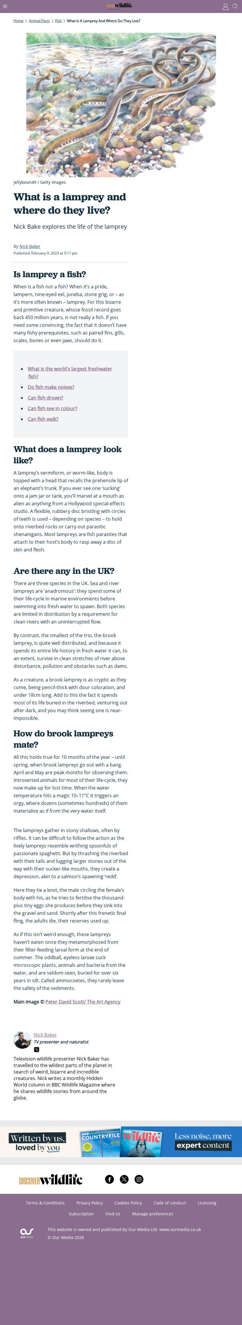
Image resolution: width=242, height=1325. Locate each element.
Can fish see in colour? (52, 408)
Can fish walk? (43, 419)
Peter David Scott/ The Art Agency (82, 1001)
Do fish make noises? (51, 387)
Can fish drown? (45, 397)
